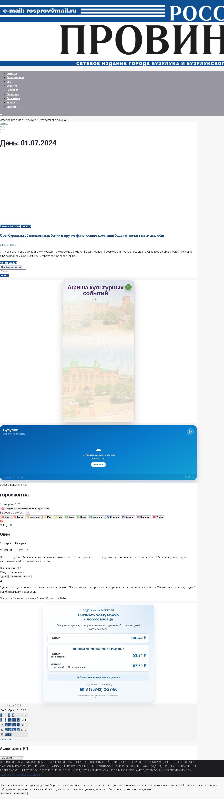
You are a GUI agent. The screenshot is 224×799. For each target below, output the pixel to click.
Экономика (13, 98)
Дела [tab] (3, 576)
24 (9, 729)
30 (6, 734)
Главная (4, 123)
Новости (12, 73)
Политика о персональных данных (21, 774)
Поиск (4, 275)
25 (14, 729)
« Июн (3, 739)
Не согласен (20, 793)
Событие (12, 85)
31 (9, 734)
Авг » (12, 739)
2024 (2, 126)
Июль (2, 129)
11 (14, 720)
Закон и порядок (10, 226)
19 (18, 724)
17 (9, 724)
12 (18, 720)
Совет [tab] (27, 576)
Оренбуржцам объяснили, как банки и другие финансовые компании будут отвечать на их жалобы (82, 235)
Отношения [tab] (15, 576)
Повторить (98, 465)
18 (14, 724)
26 (18, 729)
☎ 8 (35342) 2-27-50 (98, 689)
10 (9, 720)
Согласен (6, 793)
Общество (13, 94)
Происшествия (15, 77)
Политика (12, 90)
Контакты (13, 102)
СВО (9, 81)
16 (6, 724)
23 (6, 729)
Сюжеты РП (14, 106)
